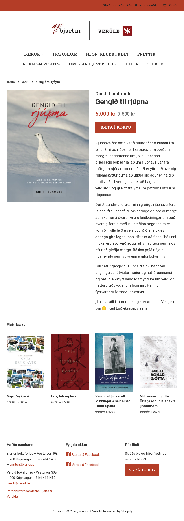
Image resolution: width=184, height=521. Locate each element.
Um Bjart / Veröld (91, 64)
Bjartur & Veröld (90, 511)
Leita (132, 64)
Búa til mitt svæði (141, 5)
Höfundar (65, 54)
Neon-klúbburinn (107, 54)
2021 (25, 82)
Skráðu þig (142, 469)
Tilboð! (155, 64)
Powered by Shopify (118, 511)
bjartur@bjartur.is (22, 465)
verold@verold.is (19, 483)
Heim (11, 82)
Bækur (32, 54)
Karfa (173, 5)
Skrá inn (109, 5)
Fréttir (146, 54)
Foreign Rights (41, 64)
